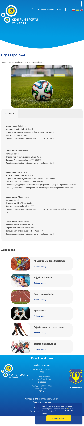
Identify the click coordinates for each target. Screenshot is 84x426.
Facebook (65, 9)
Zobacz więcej (40, 266)
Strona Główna (7, 62)
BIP (58, 9)
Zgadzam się (58, 418)
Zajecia (25, 62)
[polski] (73, 10)
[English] (81, 10)
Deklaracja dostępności (42, 402)
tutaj (67, 409)
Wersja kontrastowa (46, 10)
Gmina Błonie (76, 388)
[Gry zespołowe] (42, 86)
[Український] (77, 10)
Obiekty (18, 62)
